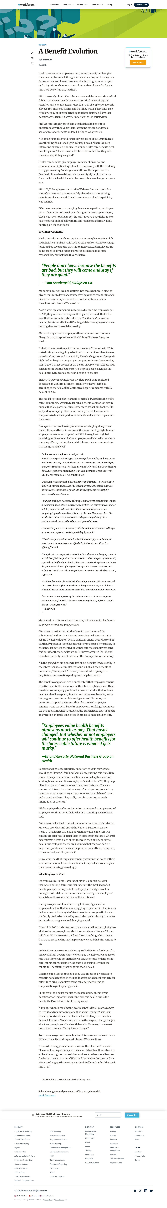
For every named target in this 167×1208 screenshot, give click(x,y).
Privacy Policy (140, 1156)
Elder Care (89, 1154)
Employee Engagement (59, 1152)
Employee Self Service (58, 1139)
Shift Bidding (19, 1172)
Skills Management (57, 1135)
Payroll (17, 1148)
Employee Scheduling (23, 1131)
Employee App (20, 1152)
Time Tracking (55, 1144)
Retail (87, 1146)
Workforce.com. (47, 1095)
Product (53, 5)
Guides (113, 1135)
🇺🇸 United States (20, 1196)
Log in (129, 5)
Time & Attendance (22, 1139)
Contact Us (139, 1135)
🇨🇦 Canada (33, 1196)
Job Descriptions (117, 1159)
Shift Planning (55, 1131)
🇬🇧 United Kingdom (46, 1196)
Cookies (138, 1152)
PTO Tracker (55, 1168)
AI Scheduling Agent (22, 1135)
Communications (21, 1164)
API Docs (113, 1139)
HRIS (52, 1156)
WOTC (52, 1172)
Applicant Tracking (57, 1176)
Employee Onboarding (23, 1160)
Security (113, 1154)
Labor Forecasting (21, 1144)
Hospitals (89, 1159)
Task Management (57, 1160)
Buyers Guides (116, 1163)
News (137, 1139)
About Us (138, 1131)
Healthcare (89, 1138)
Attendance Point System (24, 1156)
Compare (114, 1144)
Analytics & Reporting (58, 1164)
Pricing (109, 5)
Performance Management (60, 1148)
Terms (137, 1160)
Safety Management (22, 1176)
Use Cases (67, 5)
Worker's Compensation (24, 1180)
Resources (96, 5)
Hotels (88, 1142)
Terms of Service (59, 1200)
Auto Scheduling (20, 1168)
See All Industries (92, 1163)
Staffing (88, 1150)
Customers (81, 5)
